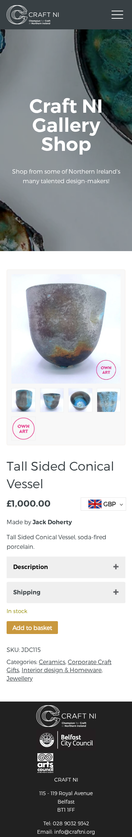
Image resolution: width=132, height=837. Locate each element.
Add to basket (32, 627)
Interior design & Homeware (62, 669)
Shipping (26, 592)
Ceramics (52, 661)
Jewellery (20, 678)
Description (30, 567)
